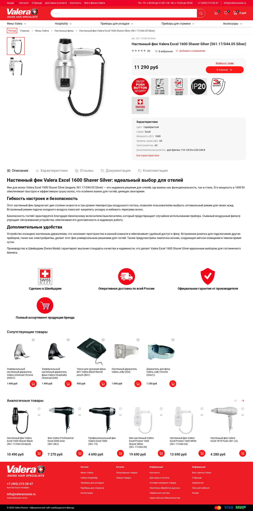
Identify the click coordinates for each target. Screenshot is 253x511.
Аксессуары (230, 23)
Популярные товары (127, 472)
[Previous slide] (32, 78)
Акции (10, 3)
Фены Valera (14, 23)
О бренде (37, 3)
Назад (12, 30)
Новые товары (123, 477)
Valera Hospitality (89, 477)
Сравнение (198, 482)
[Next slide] (120, 78)
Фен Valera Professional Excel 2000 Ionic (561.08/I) (60, 441)
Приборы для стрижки (176, 23)
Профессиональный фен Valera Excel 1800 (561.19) (102, 441)
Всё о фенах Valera (94, 3)
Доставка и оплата (56, 3)
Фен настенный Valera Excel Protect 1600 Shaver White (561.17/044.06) (141, 442)
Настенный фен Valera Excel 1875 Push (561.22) (224, 439)
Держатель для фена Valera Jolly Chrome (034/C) (158, 371)
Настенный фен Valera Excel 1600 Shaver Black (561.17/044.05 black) (20, 441)
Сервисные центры (160, 493)
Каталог (24, 3)
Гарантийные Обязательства (165, 498)
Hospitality (61, 23)
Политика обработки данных (165, 488)
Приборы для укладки (115, 23)
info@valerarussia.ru (235, 3)
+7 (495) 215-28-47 (208, 3)
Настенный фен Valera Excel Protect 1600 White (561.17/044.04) (183, 441)
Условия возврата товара (163, 482)
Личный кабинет (201, 488)
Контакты (75, 3)
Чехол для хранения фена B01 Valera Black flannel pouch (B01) (91, 371)
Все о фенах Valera (201, 472)
